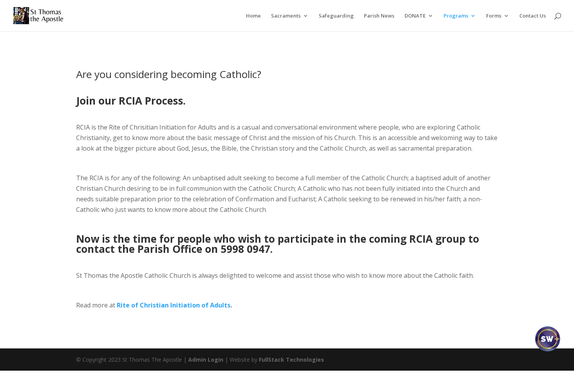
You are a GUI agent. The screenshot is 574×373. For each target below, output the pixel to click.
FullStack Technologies (291, 359)
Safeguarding (336, 16)
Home (253, 16)
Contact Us (532, 16)
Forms (493, 16)
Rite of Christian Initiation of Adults (173, 305)
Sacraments (286, 16)
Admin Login (205, 359)
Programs (456, 16)
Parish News (379, 16)
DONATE (415, 16)
